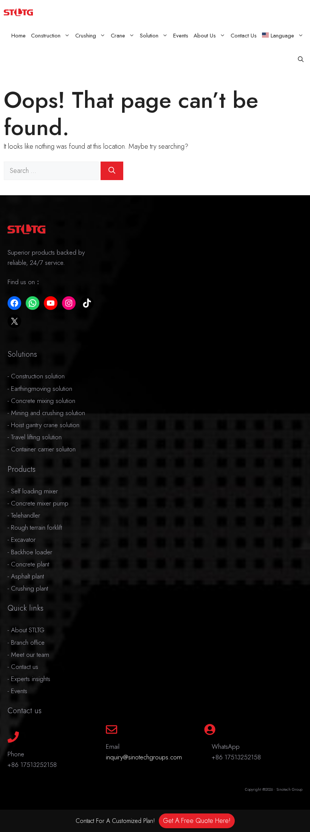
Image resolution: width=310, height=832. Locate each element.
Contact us (24, 666)
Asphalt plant (27, 576)
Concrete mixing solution (43, 400)
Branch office (28, 642)
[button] (300, 60)
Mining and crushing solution (48, 412)
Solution (149, 35)
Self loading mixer (34, 491)
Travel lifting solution (36, 437)
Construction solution (38, 376)
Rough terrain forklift (36, 527)
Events (180, 35)
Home (18, 35)
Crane (118, 35)
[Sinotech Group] (18, 12)
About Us (205, 35)
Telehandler (25, 515)
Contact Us (244, 35)
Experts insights (30, 678)
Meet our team (30, 654)
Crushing (85, 35)
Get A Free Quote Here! (197, 821)
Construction (45, 35)
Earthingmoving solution (41, 388)
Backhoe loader (31, 552)
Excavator (23, 539)
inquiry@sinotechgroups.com (144, 757)
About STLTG (27, 629)
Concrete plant (30, 564)
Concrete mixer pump (39, 503)
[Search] (112, 171)
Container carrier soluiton (43, 449)
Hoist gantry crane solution (45, 424)
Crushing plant (29, 588)
